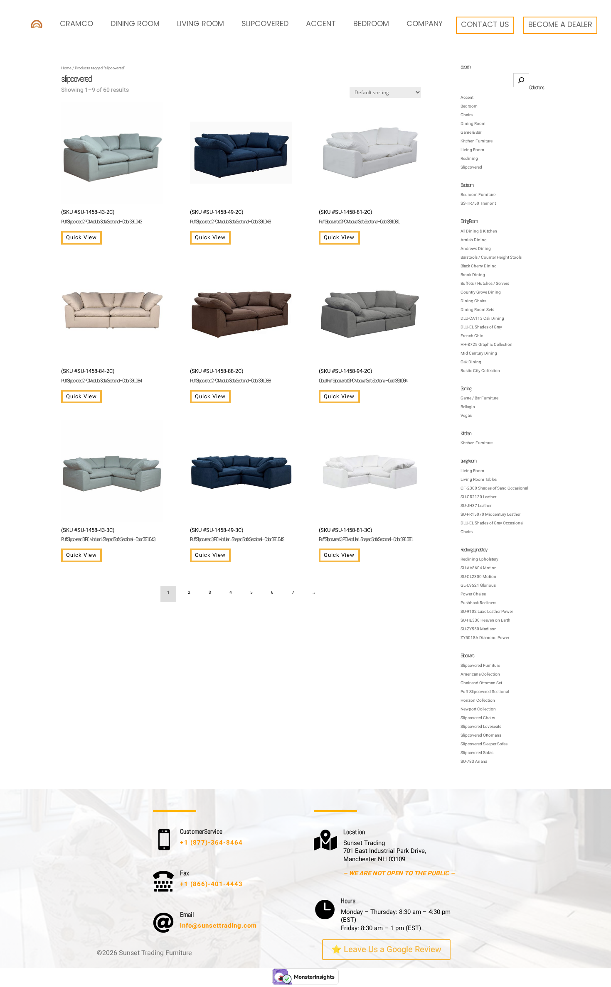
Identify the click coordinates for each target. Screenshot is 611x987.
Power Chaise (473, 594)
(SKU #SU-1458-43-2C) (101, 216)
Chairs (467, 115)
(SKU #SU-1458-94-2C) (363, 375)
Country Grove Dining (481, 292)
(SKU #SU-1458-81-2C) (359, 216)
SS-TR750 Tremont (478, 203)
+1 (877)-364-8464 (211, 842)
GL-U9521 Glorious (478, 585)
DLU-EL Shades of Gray (481, 327)
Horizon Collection (478, 700)
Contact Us (485, 24)
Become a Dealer (560, 24)
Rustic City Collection (480, 371)
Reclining (469, 159)
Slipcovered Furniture (480, 666)
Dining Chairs (473, 301)
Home (66, 68)
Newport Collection (478, 709)
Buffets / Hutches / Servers (485, 284)
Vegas (466, 416)
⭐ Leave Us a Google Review (386, 949)
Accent (321, 23)
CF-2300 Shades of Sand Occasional (494, 488)
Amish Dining (474, 240)
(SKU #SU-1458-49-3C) (237, 534)
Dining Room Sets (477, 310)
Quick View (81, 237)
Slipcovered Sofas (477, 753)
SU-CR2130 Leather (478, 497)
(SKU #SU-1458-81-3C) (366, 534)
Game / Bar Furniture (479, 398)
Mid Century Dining (479, 353)
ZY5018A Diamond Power (485, 638)
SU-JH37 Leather (476, 506)
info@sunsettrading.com (218, 925)
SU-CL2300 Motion (478, 577)
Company (425, 23)
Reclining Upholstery (479, 559)
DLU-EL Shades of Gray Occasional (492, 523)
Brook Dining (473, 275)
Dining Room (135, 23)
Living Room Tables (479, 479)
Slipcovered (264, 23)
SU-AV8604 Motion (479, 568)
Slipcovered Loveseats (481, 727)
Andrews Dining (476, 249)
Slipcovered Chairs (478, 718)
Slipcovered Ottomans (481, 735)
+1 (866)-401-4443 (211, 884)
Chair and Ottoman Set (481, 683)
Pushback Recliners (478, 603)
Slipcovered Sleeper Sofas (484, 744)
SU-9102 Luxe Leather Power (487, 612)
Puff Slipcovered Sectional (485, 692)
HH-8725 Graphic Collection (486, 345)
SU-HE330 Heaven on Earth (485, 620)
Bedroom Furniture (478, 195)
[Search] (521, 80)
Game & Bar (471, 132)
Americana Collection (480, 674)
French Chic (472, 336)
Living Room (200, 23)
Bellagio (468, 407)
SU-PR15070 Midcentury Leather (490, 514)
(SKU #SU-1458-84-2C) (101, 375)
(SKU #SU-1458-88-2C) (230, 375)
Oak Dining (471, 362)
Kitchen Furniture (477, 141)
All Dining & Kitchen (479, 231)
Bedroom (371, 23)
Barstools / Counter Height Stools (491, 257)
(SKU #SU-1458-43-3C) (108, 534)
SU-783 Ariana (474, 761)
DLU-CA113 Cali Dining (482, 318)
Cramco (76, 23)
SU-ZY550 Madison (479, 629)
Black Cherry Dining (479, 266)
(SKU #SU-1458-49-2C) (230, 216)
